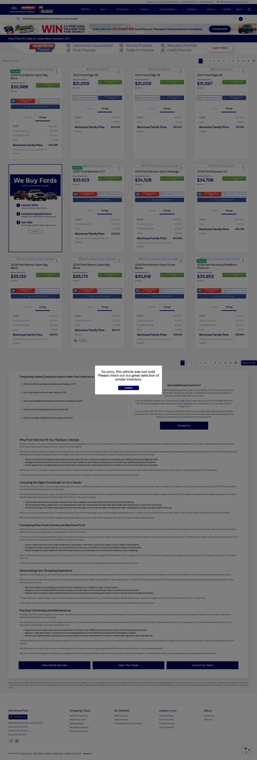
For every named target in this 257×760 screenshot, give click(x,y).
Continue (128, 388)
